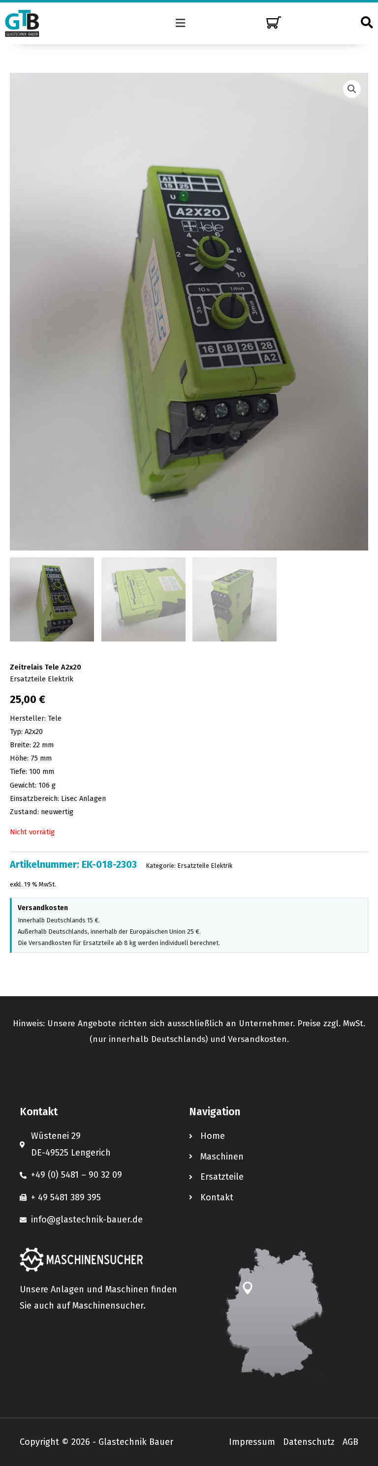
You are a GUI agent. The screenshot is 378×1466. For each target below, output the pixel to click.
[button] (180, 23)
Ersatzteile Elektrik (41, 678)
